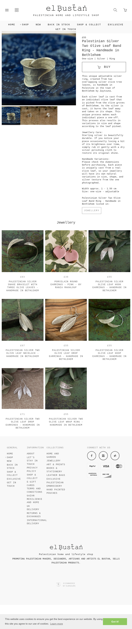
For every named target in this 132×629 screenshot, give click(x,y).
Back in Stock (59, 24)
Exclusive (115, 24)
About (31, 453)
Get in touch (66, 29)
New (38, 24)
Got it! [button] (115, 621)
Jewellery (91, 210)
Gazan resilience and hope (34, 499)
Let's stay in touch (32, 461)
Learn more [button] (56, 623)
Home (11, 24)
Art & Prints (56, 464)
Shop (25, 24)
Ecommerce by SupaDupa (69, 584)
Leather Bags (56, 475)
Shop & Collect (89, 24)
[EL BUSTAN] (66, 8)
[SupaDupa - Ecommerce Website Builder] (58, 584)
